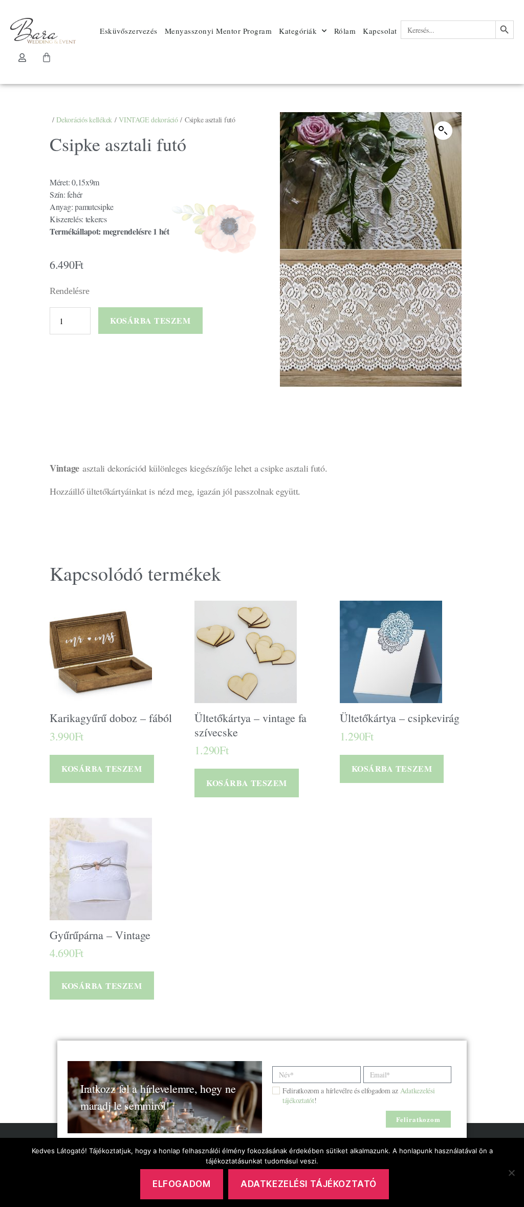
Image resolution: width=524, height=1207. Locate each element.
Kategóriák (298, 31)
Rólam (345, 31)
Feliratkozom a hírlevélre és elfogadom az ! (358, 1095)
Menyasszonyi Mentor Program (218, 31)
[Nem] (511, 1173)
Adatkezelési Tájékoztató (309, 1184)
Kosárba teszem (150, 320)
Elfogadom (181, 1184)
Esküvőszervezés (129, 31)
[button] (443, 130)
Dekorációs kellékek (84, 119)
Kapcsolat (380, 31)
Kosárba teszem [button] (101, 768)
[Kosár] (46, 57)
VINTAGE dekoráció (148, 119)
